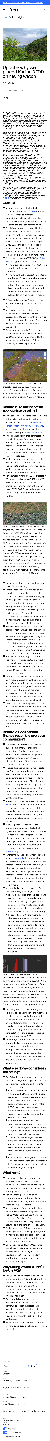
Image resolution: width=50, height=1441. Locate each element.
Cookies (16, 1411)
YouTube (24, 1381)
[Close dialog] (46, 2)
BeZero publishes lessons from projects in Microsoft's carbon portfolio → (23, 2)
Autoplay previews (15, 1432)
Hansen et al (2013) (36, 432)
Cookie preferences (11, 1436)
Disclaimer (7, 1411)
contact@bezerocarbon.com (15, 1397)
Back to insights (16, 17)
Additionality (12, 851)
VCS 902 (31, 211)
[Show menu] (45, 9)
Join (33, 1366)
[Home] (10, 10)
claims (9, 804)
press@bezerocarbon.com (14, 1404)
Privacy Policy (27, 1411)
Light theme (12, 1429)
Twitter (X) (7, 1381)
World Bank (20, 858)
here (6, 197)
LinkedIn (16, 1381)
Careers (6, 1374)
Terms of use (39, 1411)
